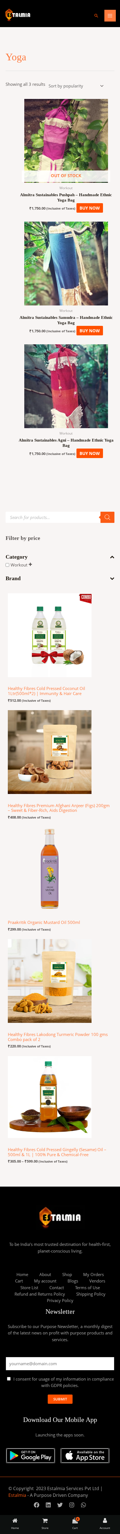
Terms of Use (87, 1287)
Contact (56, 1287)
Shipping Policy (90, 1294)
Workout (19, 565)
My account (45, 1281)
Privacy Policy (60, 1300)
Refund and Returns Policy (40, 1294)
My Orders (93, 1274)
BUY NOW (90, 208)
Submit (60, 1399)
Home (22, 1274)
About (45, 1274)
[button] (96, 15)
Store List (29, 1287)
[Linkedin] (48, 1505)
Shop (67, 1274)
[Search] (107, 517)
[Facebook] (36, 1505)
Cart (19, 1281)
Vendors (97, 1281)
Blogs (73, 1281)
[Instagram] (72, 1505)
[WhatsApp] (83, 1505)
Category (17, 557)
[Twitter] (60, 1505)
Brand (13, 578)
